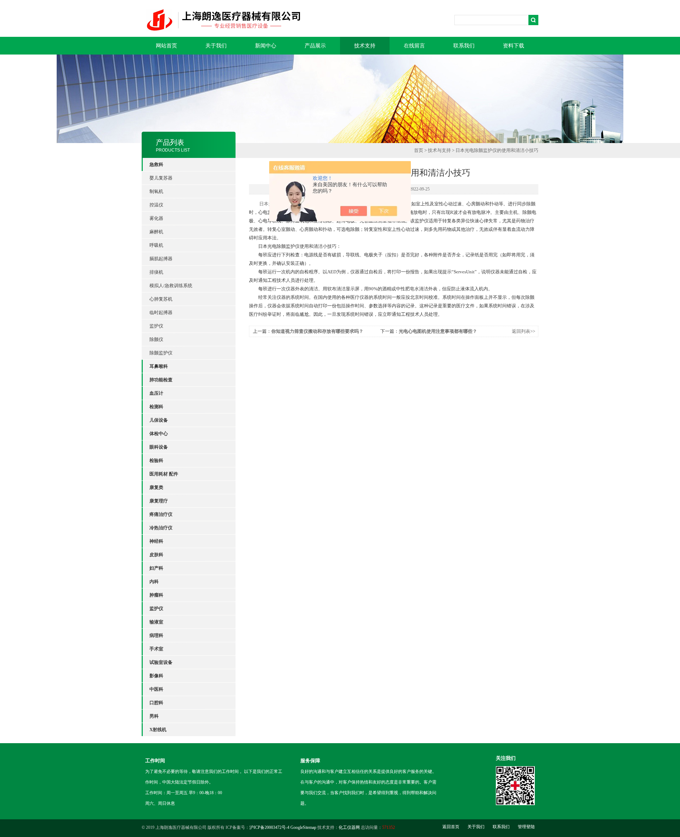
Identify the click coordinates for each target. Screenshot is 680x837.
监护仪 (156, 326)
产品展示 (315, 46)
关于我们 (216, 46)
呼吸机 (156, 245)
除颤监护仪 (160, 352)
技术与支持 (439, 150)
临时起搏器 (160, 312)
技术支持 (364, 46)
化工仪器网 (349, 827)
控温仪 (156, 204)
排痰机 (156, 272)
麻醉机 (156, 231)
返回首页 (450, 826)
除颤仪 (156, 339)
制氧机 (156, 191)
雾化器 (156, 218)
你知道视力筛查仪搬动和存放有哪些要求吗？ (317, 331)
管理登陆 (526, 826)
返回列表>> (523, 331)
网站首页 (166, 46)
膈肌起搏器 (160, 258)
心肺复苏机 (160, 299)
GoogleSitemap (303, 827)
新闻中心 (265, 46)
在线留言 (414, 46)
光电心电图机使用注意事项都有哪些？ (438, 331)
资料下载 (513, 46)
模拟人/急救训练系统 (170, 285)
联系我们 (464, 46)
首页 (418, 150)
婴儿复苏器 (160, 178)
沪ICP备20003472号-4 (269, 827)
